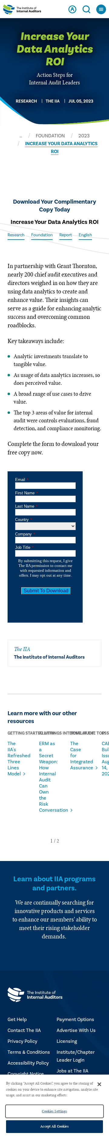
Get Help (17, 1020)
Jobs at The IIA (72, 1071)
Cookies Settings (54, 1111)
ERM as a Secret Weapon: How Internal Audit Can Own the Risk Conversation (47, 777)
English (85, 235)
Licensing (67, 1041)
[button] (51, 840)
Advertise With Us (76, 1030)
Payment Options (75, 1020)
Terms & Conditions (29, 1052)
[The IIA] (22, 11)
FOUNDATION (50, 136)
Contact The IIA (24, 1030)
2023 (84, 136)
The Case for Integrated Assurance (78, 756)
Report (65, 235)
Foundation (42, 235)
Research (16, 235)
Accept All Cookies (54, 1126)
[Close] (99, 1084)
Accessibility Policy (28, 1063)
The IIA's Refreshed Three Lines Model (16, 759)
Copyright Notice (26, 1074)
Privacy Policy (22, 1041)
